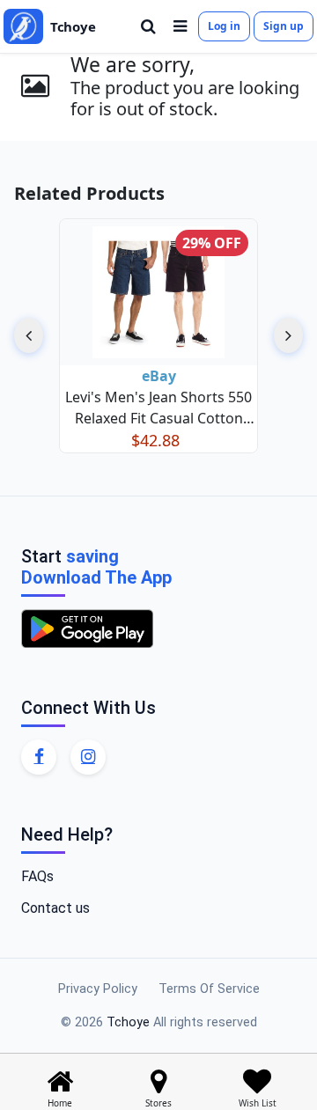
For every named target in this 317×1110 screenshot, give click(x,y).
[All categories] (180, 26)
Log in (224, 25)
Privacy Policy (97, 988)
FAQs (37, 876)
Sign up (283, 25)
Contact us (55, 908)
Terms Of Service (209, 988)
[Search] (148, 26)
